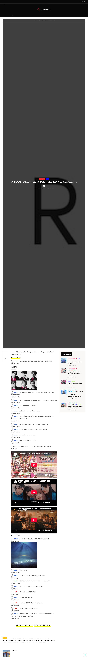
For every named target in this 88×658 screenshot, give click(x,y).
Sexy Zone (15, 642)
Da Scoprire (79, 391)
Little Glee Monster (37, 640)
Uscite (70, 360)
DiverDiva (46, 638)
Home (31, 20)
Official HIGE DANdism (49, 640)
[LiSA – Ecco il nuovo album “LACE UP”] (63, 382)
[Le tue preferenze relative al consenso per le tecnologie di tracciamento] (85, 655)
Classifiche (42, 179)
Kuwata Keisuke (27, 640)
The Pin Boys (42, 642)
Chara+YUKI (40, 638)
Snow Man (35, 642)
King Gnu (20, 640)
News (47, 179)
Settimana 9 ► (42, 625)
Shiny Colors (23, 642)
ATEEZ (26, 638)
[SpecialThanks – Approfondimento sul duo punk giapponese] (63, 392)
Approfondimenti (72, 358)
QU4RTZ (5, 642)
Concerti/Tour (72, 370)
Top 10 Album (15, 535)
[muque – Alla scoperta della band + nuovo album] (63, 405)
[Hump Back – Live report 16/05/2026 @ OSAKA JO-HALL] (63, 370)
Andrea (35, 188)
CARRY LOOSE (32, 638)
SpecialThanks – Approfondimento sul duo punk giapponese (74, 396)
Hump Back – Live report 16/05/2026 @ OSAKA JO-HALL (74, 373)
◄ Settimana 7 (24, 625)
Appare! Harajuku (19, 638)
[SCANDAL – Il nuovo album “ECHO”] (63, 360)
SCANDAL (10, 642)
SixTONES (29, 642)
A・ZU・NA (11, 638)
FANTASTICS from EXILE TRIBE (10, 640)
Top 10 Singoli (15, 357)
